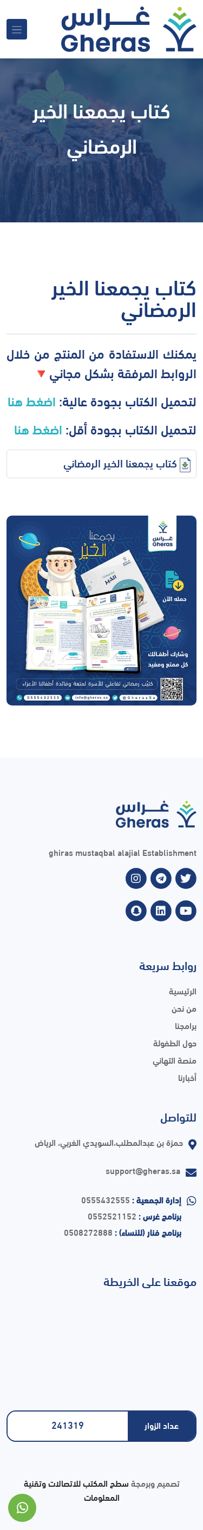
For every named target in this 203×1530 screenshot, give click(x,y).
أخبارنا (187, 1077)
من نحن (184, 1007)
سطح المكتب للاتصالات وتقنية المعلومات (76, 1490)
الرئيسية (183, 990)
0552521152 (112, 1215)
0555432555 (105, 1199)
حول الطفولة (175, 1042)
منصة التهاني (175, 1059)
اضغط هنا (32, 400)
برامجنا (186, 1025)
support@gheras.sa (143, 1170)
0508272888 (88, 1231)
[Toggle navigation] (16, 29)
